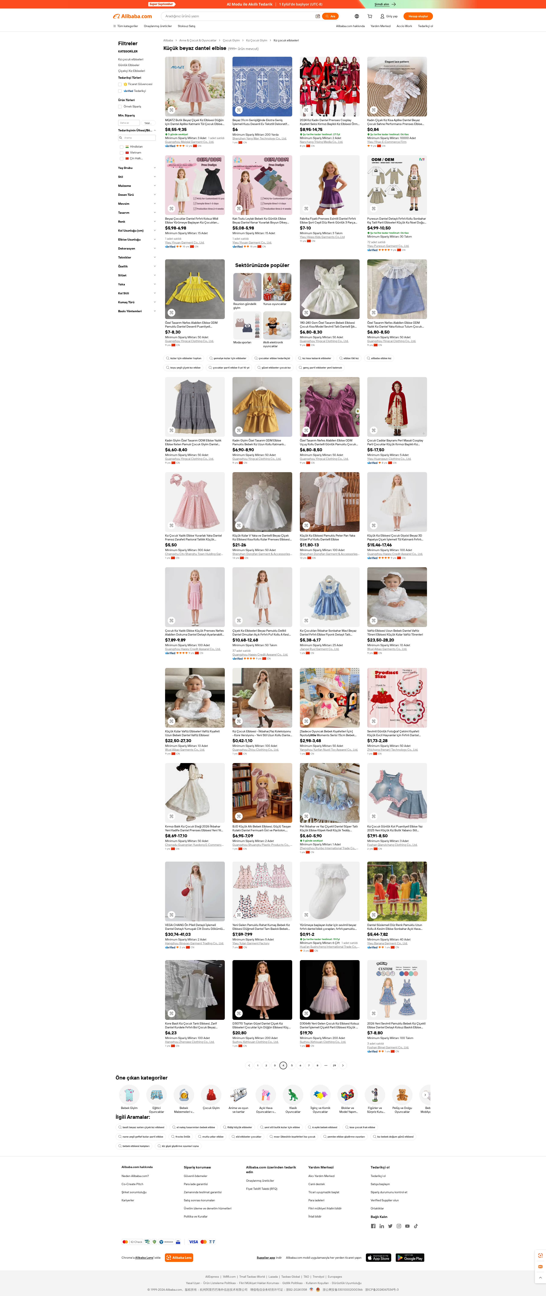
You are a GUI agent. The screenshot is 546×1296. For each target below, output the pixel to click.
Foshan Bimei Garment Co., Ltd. (388, 1047)
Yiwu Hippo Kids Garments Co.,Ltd (322, 237)
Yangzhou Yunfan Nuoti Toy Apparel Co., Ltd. (329, 749)
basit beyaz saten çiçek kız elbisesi (143, 1127)
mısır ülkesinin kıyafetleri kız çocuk (294, 1136)
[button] (317, 16)
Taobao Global (290, 1276)
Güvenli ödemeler (195, 1176)
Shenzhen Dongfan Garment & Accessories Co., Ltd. (262, 554)
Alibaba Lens (144, 1257)
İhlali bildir (314, 1216)
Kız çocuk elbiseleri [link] (286, 40)
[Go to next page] (343, 1065)
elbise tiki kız (351, 358)
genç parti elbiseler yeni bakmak (322, 367)
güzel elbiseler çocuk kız (276, 367)
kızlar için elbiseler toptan (185, 358)
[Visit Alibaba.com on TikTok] (415, 1226)
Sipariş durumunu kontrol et (389, 1192)
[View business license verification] (311, 1289)
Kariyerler (128, 1200)
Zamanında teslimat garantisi (203, 1192)
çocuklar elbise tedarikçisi (274, 358)
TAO (306, 1276)
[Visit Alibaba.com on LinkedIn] (381, 1226)
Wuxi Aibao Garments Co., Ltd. (387, 649)
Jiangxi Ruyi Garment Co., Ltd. (319, 649)
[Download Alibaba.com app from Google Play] (410, 1257)
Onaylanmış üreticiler (260, 1180)
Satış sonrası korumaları (199, 1200)
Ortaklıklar (377, 1208)
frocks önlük (183, 1136)
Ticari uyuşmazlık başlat (323, 1192)
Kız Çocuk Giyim (256, 40)
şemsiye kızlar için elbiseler (230, 358)
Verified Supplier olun (385, 1200)
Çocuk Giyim (231, 40)
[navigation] (137, 553)
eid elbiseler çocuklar (248, 1136)
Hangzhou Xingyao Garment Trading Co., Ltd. (194, 943)
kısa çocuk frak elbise (362, 1127)
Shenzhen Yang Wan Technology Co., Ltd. (259, 138)
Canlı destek (316, 1184)
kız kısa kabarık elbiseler (316, 358)
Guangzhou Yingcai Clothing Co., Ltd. (189, 341)
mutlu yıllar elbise (213, 1136)
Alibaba (168, 40)
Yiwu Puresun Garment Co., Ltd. (388, 246)
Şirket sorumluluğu (134, 1192)
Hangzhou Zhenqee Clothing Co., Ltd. (189, 1041)
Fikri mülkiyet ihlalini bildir (325, 1208)
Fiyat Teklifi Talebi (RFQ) (261, 1188)
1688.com (229, 1276)
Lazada (273, 1276)
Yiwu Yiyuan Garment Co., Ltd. (184, 242)
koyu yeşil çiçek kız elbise (185, 367)
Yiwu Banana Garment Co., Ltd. (387, 943)
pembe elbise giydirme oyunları (346, 1136)
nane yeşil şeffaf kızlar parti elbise (143, 1136)
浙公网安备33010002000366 (343, 1289)
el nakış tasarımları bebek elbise (196, 1127)
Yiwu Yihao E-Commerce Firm (387, 142)
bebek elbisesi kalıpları (136, 1146)
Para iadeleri (316, 1200)
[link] (540, 1255)
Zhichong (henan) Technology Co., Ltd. (392, 749)
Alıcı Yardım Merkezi (321, 1176)
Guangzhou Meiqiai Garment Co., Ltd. (189, 142)
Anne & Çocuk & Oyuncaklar (197, 40)
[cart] (370, 17)
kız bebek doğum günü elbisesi (395, 1136)
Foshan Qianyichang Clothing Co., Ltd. (392, 844)
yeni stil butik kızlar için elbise (282, 1127)
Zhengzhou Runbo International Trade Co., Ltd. (330, 848)
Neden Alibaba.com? (135, 1176)
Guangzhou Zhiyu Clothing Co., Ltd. (255, 749)
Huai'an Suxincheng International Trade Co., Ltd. (330, 946)
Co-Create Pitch (132, 1184)
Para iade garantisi (196, 1184)
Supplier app (266, 1257)
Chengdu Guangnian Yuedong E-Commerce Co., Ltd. (195, 844)
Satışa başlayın (380, 1184)
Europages (335, 1276)
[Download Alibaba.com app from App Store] (378, 1257)
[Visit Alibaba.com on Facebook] (373, 1226)
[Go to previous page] (249, 1065)
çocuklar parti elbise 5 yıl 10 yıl (231, 367)
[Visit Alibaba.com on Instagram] (398, 1226)
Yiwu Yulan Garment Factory (250, 943)
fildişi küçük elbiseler (239, 1127)
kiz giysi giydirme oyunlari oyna (180, 1146)
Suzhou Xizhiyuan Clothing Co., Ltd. (255, 1041)
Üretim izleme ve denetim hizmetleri (207, 1208)
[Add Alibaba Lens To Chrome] (179, 1257)
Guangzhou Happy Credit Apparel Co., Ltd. (395, 554)
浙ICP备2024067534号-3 (382, 1289)
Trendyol (318, 1276)
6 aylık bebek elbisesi (324, 1127)
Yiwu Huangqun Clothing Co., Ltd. (389, 458)
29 (334, 1065)
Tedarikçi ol (378, 1176)
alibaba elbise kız (381, 358)
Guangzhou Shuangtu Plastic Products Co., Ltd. (262, 844)
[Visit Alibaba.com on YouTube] (407, 1226)
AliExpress (212, 1276)
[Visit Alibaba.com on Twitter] (390, 1226)
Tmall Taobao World (252, 1276)
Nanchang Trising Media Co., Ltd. (321, 142)
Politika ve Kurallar (196, 1216)
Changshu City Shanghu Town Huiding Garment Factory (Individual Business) (195, 554)
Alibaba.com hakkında (137, 1167)
